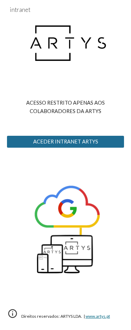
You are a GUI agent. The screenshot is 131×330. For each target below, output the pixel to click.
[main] (66, 107)
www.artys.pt (98, 316)
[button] (12, 316)
